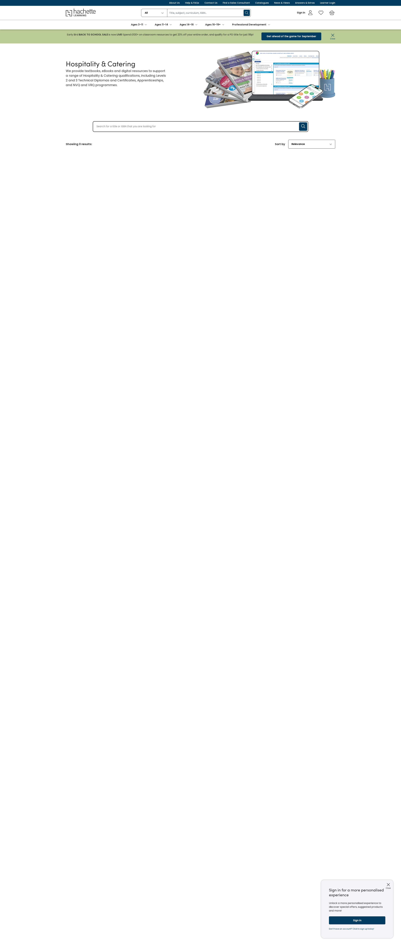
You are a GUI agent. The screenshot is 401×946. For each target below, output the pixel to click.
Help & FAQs (192, 3)
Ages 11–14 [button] (161, 24)
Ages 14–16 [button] (187, 24)
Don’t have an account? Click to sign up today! (351, 928)
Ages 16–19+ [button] (213, 24)
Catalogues (262, 3)
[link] (305, 12)
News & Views (282, 3)
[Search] (246, 12)
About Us (174, 3)
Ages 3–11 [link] (137, 24)
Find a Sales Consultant (236, 3)
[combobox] (154, 13)
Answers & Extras (305, 3)
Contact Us (210, 3)
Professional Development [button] (249, 24)
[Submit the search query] (303, 126)
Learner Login (327, 3)
